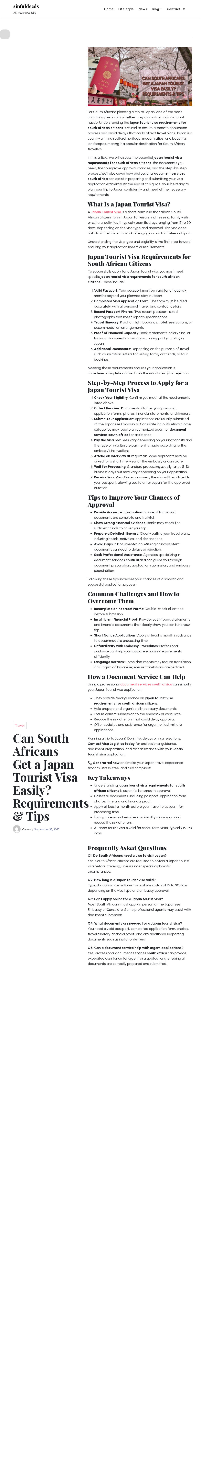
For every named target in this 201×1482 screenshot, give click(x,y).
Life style (126, 9)
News (143, 9)
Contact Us (176, 9)
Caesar (26, 829)
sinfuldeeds (26, 6)
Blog (155, 9)
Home (109, 9)
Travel (20, 725)
